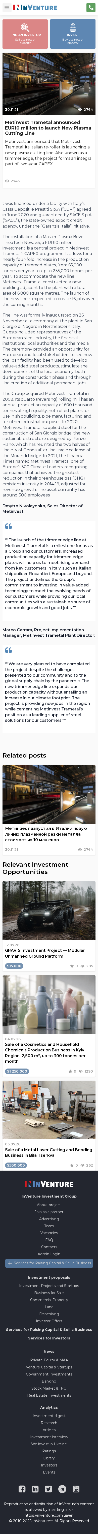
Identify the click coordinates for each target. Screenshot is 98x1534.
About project (49, 1205)
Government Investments (49, 1374)
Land (49, 1307)
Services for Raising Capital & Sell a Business (52, 1263)
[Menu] (7, 7)
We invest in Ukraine (49, 1444)
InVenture (49, 1196)
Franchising (49, 1314)
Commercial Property (49, 1300)
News (49, 1351)
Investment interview (49, 1437)
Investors (49, 1465)
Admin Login (49, 1254)
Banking (49, 1381)
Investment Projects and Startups (49, 1285)
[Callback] (90, 7)
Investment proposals (49, 1277)
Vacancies (49, 1233)
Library (49, 1458)
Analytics (49, 1407)
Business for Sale (49, 1293)
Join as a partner (49, 1212)
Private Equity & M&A (49, 1360)
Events (49, 1472)
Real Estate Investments (49, 1395)
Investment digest (49, 1416)
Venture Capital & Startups (49, 1367)
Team (49, 1226)
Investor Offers (49, 1321)
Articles (49, 1430)
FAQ (49, 1240)
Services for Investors (49, 1338)
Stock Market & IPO (49, 1388)
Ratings (49, 1451)
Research (49, 1423)
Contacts (49, 1247)
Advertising (49, 1219)
